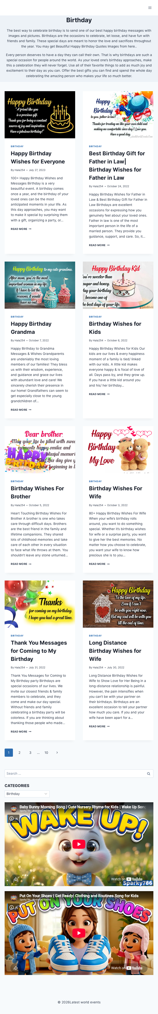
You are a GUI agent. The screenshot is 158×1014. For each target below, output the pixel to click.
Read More (21, 228)
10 (46, 753)
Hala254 (20, 170)
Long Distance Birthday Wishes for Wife (115, 650)
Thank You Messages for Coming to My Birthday (39, 650)
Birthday (17, 146)
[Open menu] (149, 8)
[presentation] (40, 114)
